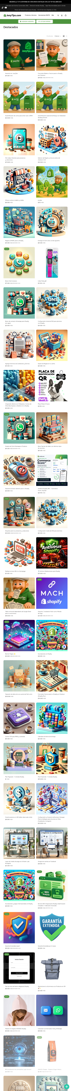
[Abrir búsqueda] (58, 15)
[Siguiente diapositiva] (32, 140)
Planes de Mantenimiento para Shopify (25, 10)
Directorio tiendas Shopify (37, 5)
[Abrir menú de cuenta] (62, 15)
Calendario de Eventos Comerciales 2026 (17, 5)
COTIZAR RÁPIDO (45, 21)
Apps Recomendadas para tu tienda (55, 5)
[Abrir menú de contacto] (66, 1086)
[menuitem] (53, 15)
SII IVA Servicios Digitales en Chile (46, 10)
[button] (58, 36)
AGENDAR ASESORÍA (28, 21)
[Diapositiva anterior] (6, 140)
